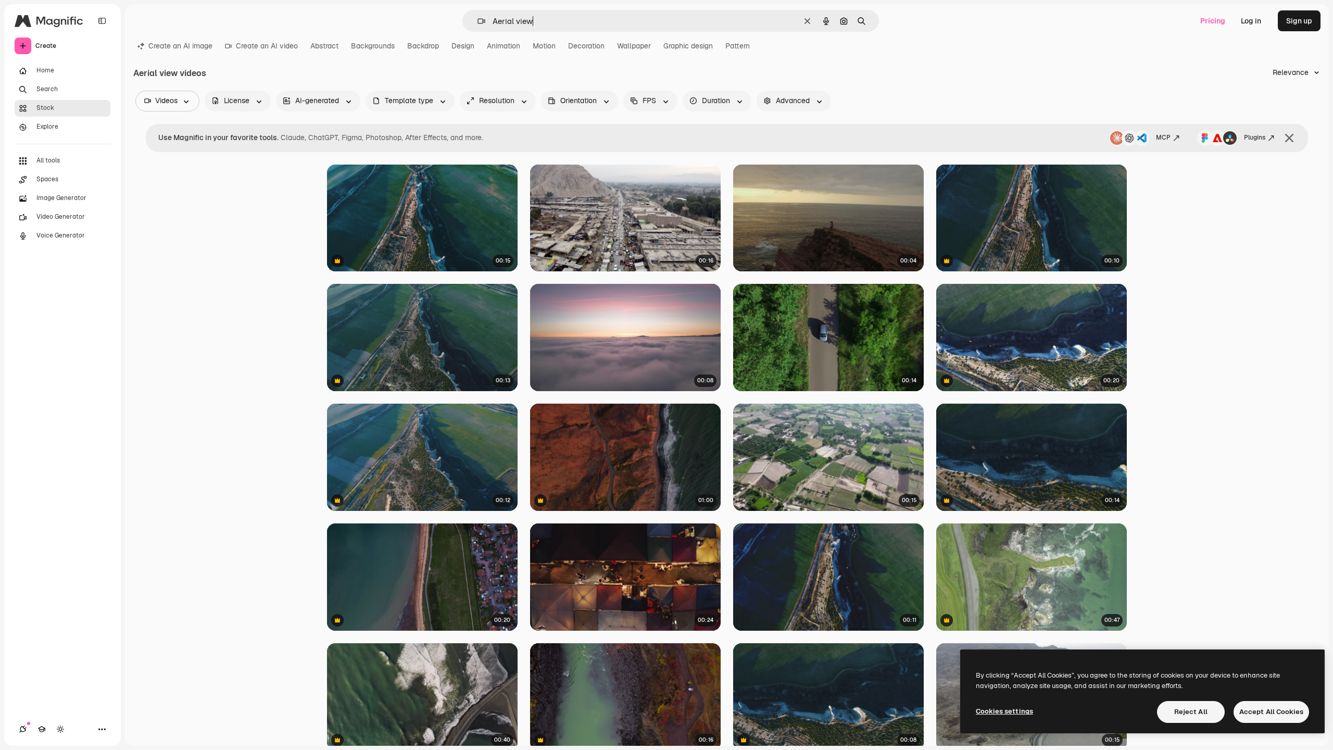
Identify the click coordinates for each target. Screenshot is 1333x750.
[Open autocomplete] (477, 21)
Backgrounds (373, 46)
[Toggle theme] (60, 729)
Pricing (1212, 21)
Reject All (1191, 711)
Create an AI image (180, 46)
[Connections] (23, 729)
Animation (503, 46)
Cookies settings (1004, 711)
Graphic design (688, 46)
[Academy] (41, 729)
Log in (1251, 21)
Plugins (1254, 137)
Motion (544, 46)
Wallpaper (634, 46)
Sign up (1299, 21)
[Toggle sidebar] (102, 20)
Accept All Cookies (1271, 711)
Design (462, 46)
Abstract (324, 46)
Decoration (586, 46)
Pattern (737, 46)
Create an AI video (267, 46)
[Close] (1289, 138)
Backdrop (423, 46)
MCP (1163, 137)
